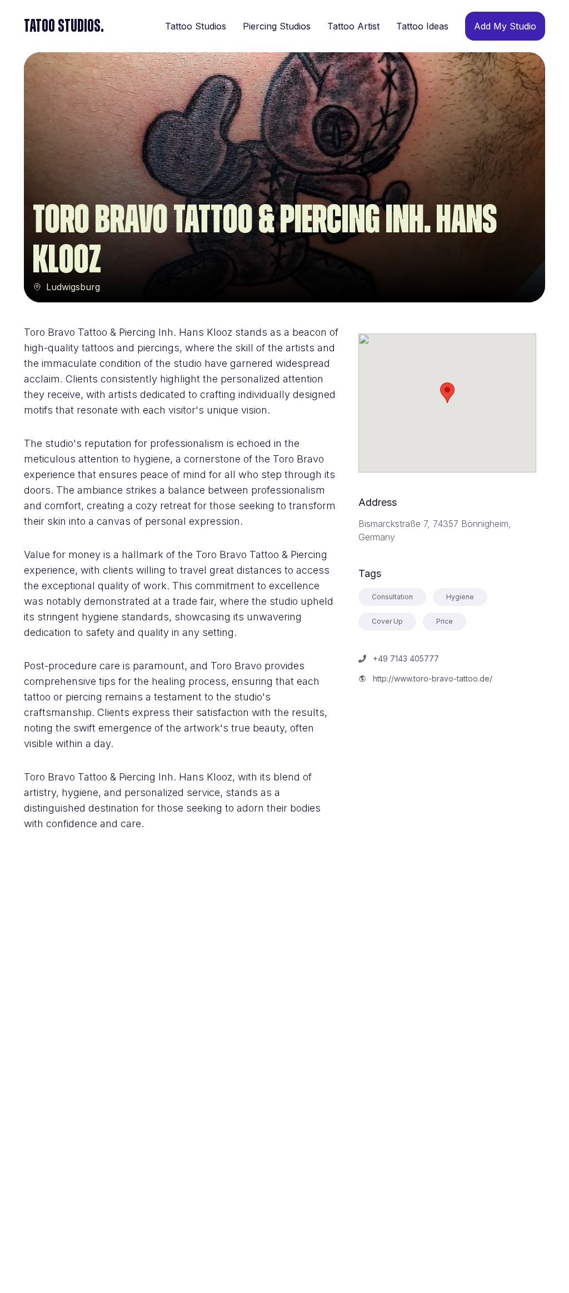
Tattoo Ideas (422, 26)
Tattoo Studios (195, 26)
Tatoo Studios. (64, 26)
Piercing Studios (277, 26)
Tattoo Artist (353, 26)
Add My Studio (505, 26)
